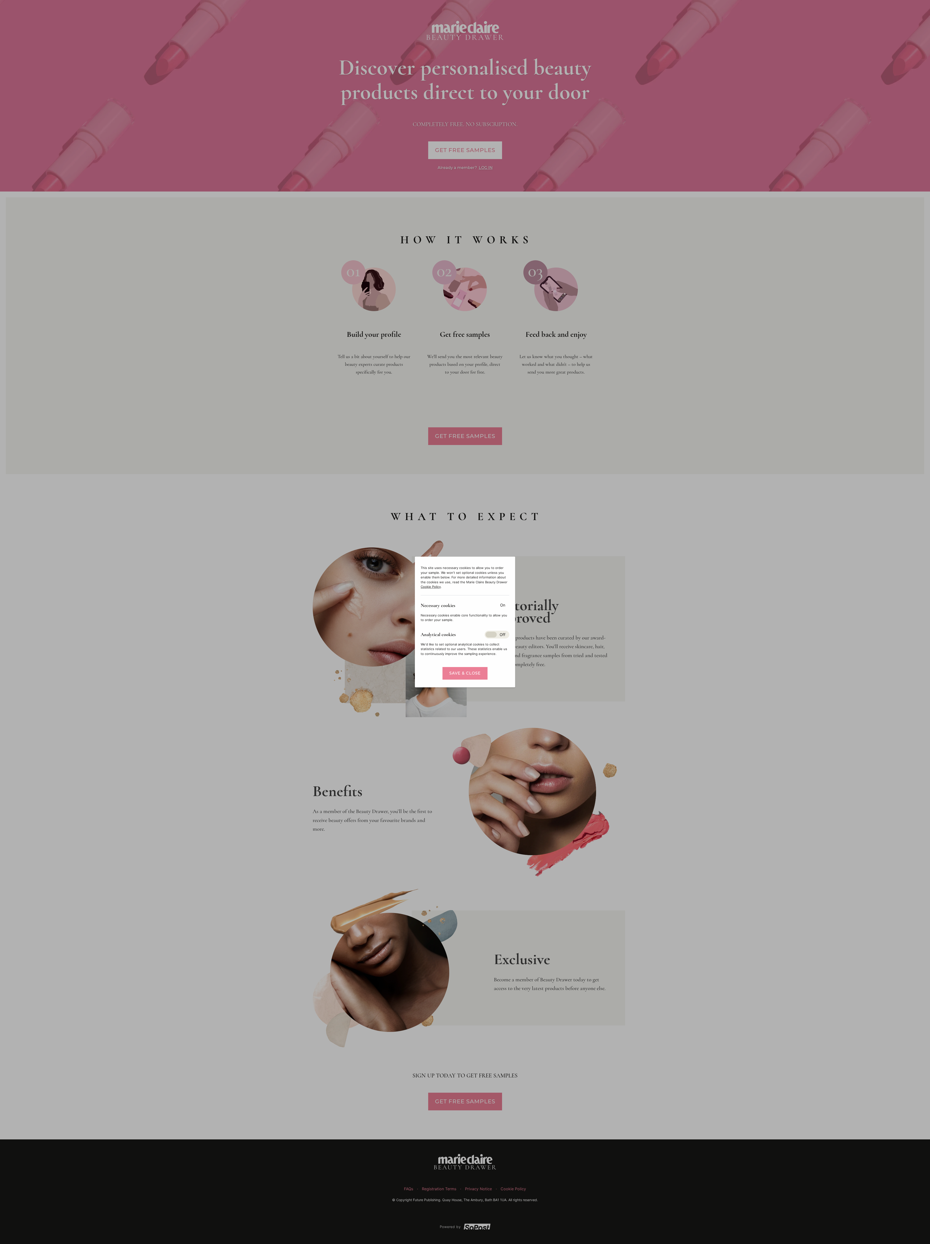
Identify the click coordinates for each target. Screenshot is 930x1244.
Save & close (465, 673)
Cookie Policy (431, 587)
